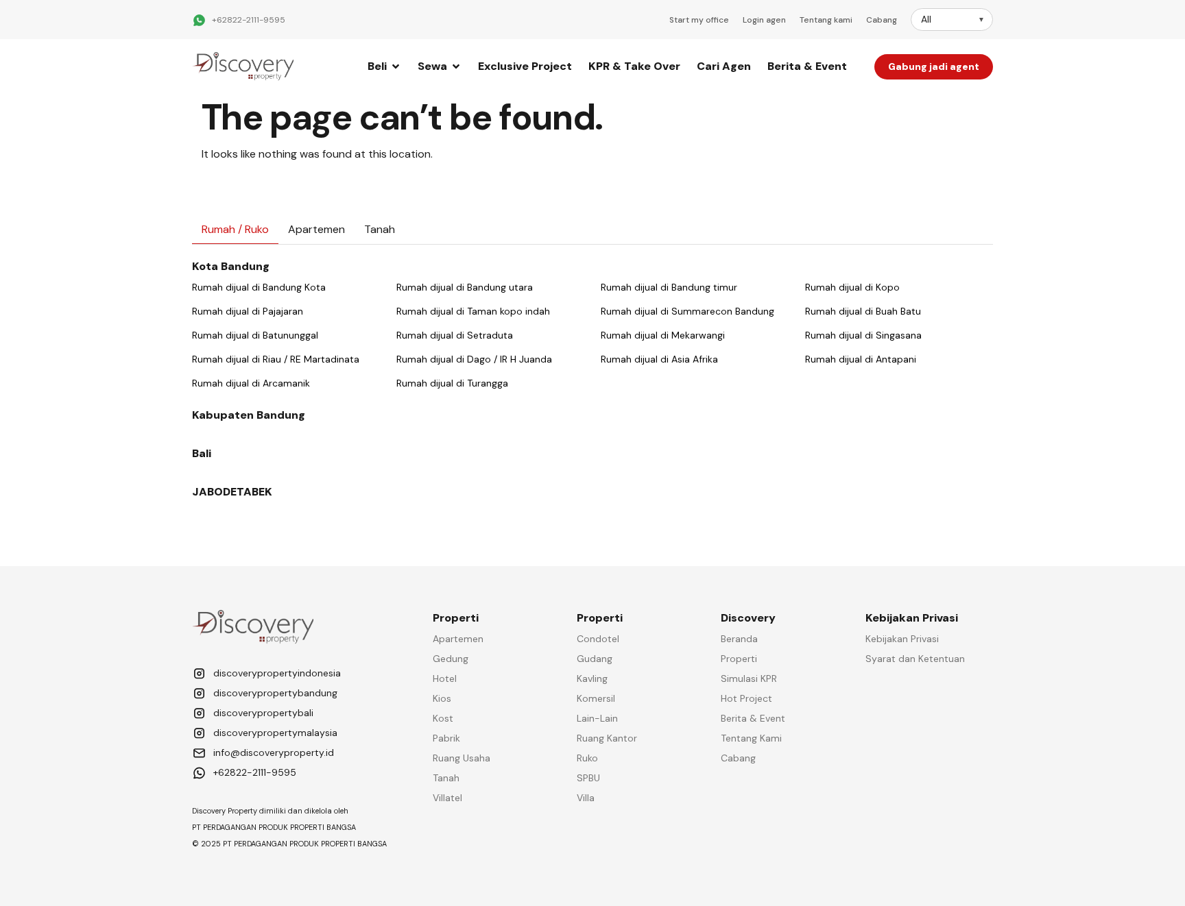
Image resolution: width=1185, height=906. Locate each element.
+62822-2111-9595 (248, 19)
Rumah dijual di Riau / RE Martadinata (275, 359)
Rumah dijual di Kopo (852, 287)
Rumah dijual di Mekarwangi (663, 335)
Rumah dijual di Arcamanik (251, 383)
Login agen (764, 19)
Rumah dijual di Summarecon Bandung (687, 311)
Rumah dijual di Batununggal (255, 335)
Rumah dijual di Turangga (452, 383)
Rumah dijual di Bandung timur (669, 287)
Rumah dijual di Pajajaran (247, 311)
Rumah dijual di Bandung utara (464, 287)
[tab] (235, 230)
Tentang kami (826, 19)
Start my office (699, 19)
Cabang (881, 19)
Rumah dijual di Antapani (860, 359)
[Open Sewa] (456, 66)
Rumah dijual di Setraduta (454, 335)
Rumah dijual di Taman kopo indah (473, 311)
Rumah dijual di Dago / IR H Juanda (474, 359)
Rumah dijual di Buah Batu (863, 311)
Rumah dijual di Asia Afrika (659, 359)
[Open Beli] (395, 66)
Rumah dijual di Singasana (863, 335)
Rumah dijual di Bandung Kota (259, 287)
